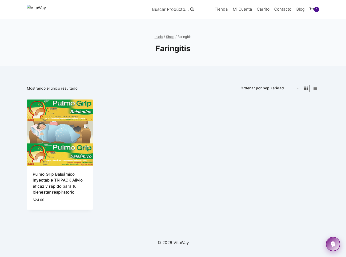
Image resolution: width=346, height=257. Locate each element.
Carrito (263, 9)
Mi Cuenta (242, 9)
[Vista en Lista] (315, 88)
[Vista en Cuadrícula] (306, 88)
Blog (300, 9)
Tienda (221, 9)
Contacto (282, 9)
